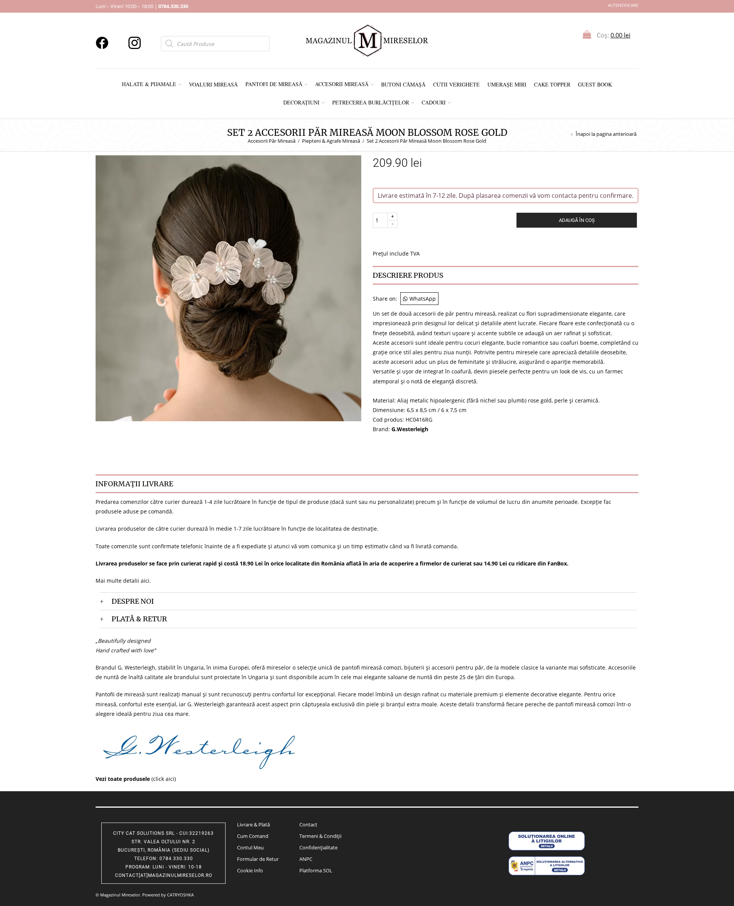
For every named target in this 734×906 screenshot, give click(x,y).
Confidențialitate (318, 847)
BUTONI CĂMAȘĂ (403, 84)
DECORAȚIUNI (301, 102)
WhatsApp (422, 298)
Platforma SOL (315, 870)
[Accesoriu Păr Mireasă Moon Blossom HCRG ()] (228, 287)
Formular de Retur (258, 858)
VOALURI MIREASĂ (213, 84)
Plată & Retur (139, 618)
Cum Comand (252, 836)
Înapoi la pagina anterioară (606, 134)
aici (145, 580)
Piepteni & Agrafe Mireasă (331, 140)
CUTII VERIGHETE (456, 84)
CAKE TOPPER (552, 84)
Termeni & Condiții (320, 836)
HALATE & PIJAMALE (149, 84)
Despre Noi (133, 601)
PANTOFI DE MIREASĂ (273, 84)
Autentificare (623, 5)
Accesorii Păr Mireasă (272, 140)
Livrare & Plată (253, 824)
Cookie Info (250, 870)
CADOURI (434, 102)
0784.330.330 (173, 6)
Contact (308, 824)
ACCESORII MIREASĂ (342, 84)
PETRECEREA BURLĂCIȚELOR (370, 102)
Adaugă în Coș (577, 220)
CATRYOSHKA (180, 895)
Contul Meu (250, 847)
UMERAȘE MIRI (506, 84)
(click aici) (136, 778)
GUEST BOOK (595, 84)
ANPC (305, 858)
